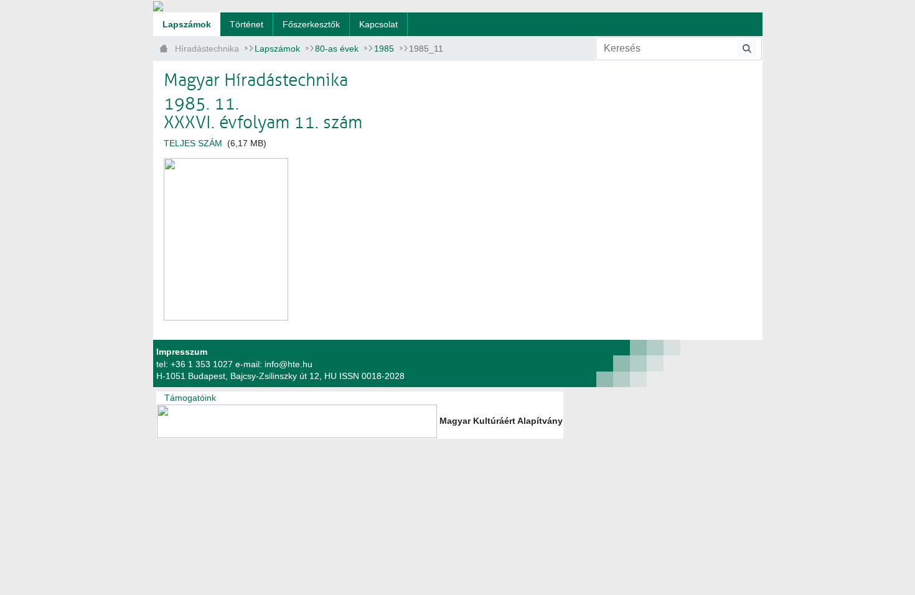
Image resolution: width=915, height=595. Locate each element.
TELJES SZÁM (194, 143)
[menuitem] (186, 24)
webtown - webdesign (591, 363)
